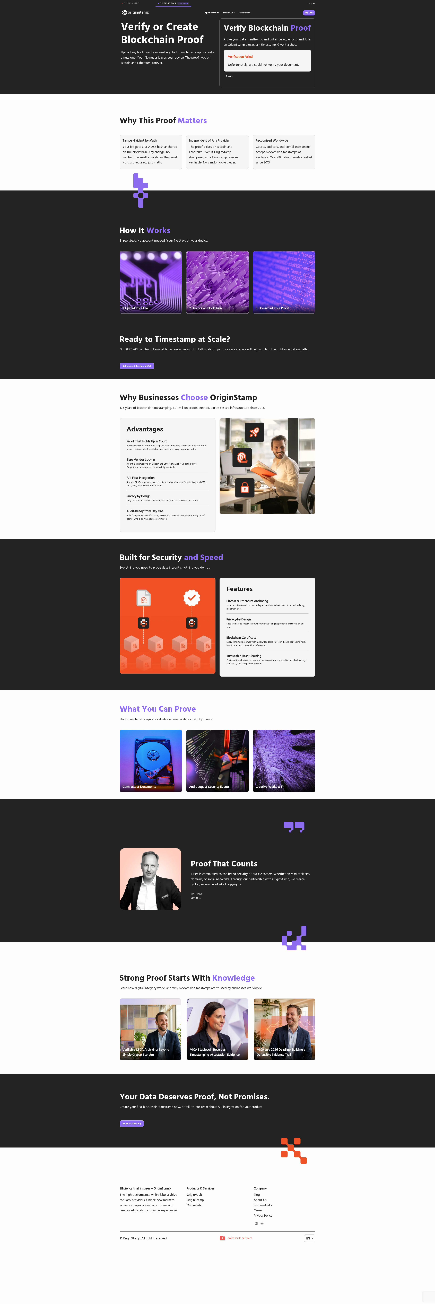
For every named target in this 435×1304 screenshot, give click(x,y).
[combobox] (309, 1238)
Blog (257, 1195)
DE (309, 3)
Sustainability (263, 1205)
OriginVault (194, 1195)
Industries (229, 12)
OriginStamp (195, 1200)
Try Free (309, 12)
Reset (229, 75)
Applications (211, 12)
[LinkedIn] (256, 1223)
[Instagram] (262, 1223)
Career (258, 1210)
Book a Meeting (132, 1123)
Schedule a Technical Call (137, 366)
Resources (244, 12)
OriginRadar (195, 1205)
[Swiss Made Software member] (235, 1238)
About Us (260, 1200)
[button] (167, 445)
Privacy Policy (263, 1215)
